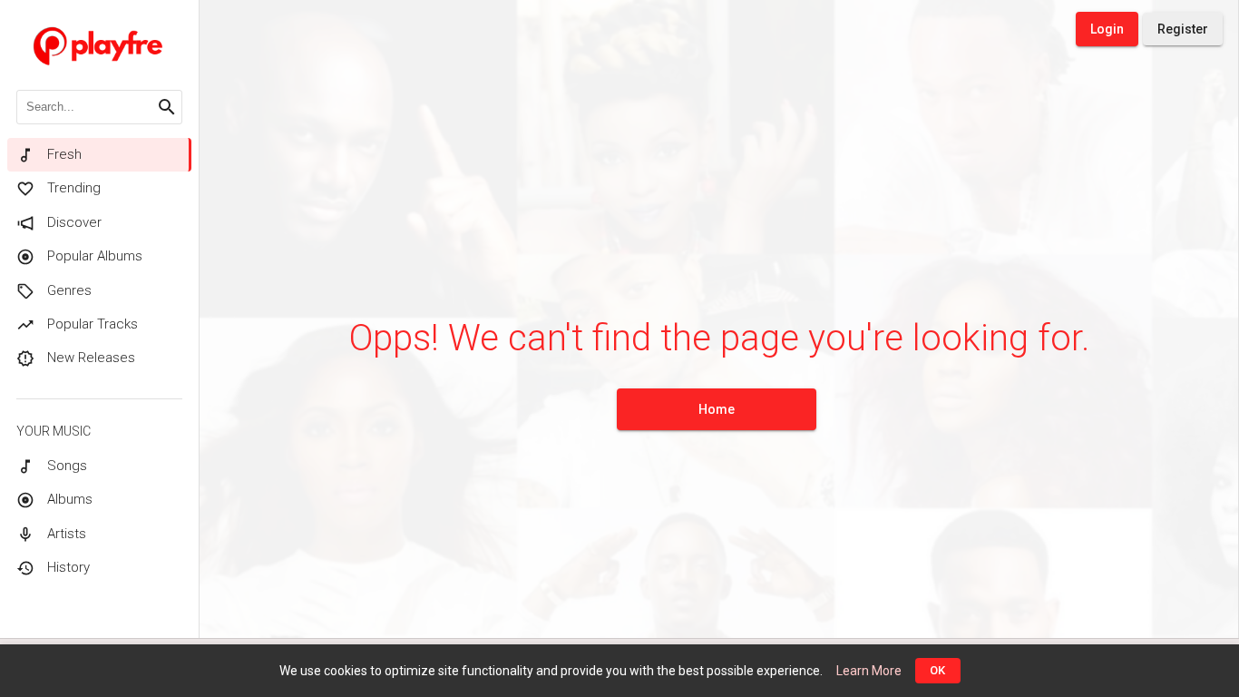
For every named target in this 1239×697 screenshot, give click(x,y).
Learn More (869, 670)
